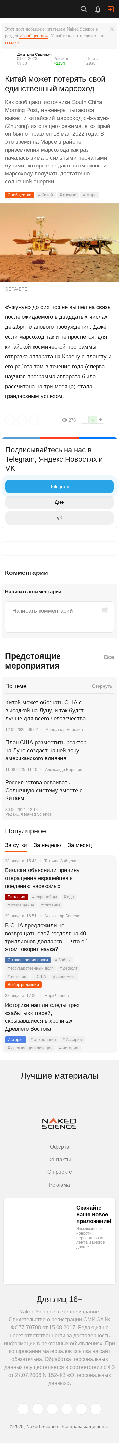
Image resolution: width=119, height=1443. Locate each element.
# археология (43, 1039)
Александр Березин (64, 729)
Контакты (59, 1159)
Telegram (59, 486)
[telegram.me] (81, 1409)
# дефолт (69, 968)
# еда (69, 897)
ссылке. (12, 42)
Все (109, 657)
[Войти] (111, 9)
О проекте (59, 1172)
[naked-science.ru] (95, 1409)
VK (59, 518)
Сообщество (19, 195)
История (16, 1039)
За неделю (47, 845)
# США (39, 976)
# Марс (89, 195)
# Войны (63, 960)
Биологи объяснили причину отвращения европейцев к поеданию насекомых (42, 878)
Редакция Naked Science (28, 814)
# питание (50, 905)
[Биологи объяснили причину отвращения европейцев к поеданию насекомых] (104, 878)
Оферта (59, 1147)
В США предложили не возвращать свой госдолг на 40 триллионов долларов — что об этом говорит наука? (46, 937)
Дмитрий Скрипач (34, 54)
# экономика (64, 976)
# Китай (45, 195)
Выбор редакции (23, 984)
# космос (68, 195)
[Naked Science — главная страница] (34, 9)
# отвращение (21, 905)
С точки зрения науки (28, 960)
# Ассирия (72, 1039)
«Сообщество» (33, 35)
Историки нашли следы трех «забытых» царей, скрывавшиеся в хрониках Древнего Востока (42, 1017)
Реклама (59, 1185)
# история (17, 976)
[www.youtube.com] (52, 1409)
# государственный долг (30, 968)
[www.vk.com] (37, 1409)
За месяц (80, 845)
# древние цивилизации (30, 1048)
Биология (16, 897)
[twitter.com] (23, 1409)
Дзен (60, 502)
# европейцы (44, 897)
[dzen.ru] (66, 1409)
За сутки (16, 845)
